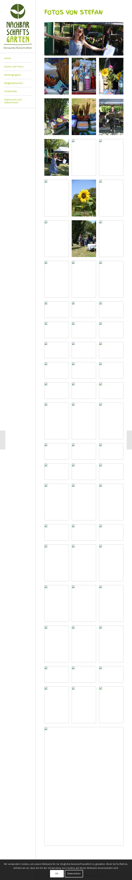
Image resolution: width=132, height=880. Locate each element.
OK (56, 873)
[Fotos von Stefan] (83, 39)
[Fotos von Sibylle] (2, 440)
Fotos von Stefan (73, 12)
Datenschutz (74, 873)
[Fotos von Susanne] (129, 440)
